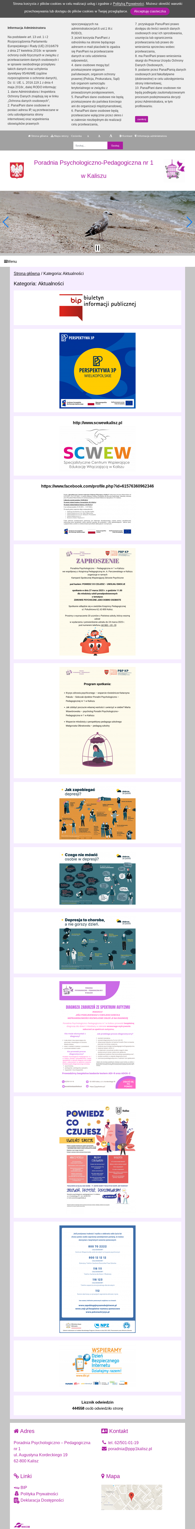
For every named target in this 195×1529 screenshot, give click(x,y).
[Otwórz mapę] (131, 1497)
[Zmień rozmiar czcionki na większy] (99, 136)
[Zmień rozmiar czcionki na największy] (111, 136)
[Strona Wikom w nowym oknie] (22, 1525)
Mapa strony (61, 136)
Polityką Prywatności (128, 4)
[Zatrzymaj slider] (97, 248)
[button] (6, 222)
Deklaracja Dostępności (42, 1500)
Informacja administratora (152, 136)
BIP (23, 1487)
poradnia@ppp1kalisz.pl (129, 1449)
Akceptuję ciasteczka (150, 11)
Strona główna (39, 136)
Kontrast (127, 136)
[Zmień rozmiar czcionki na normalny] (88, 136)
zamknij (141, 119)
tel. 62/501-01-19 (123, 1443)
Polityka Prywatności (39, 1494)
